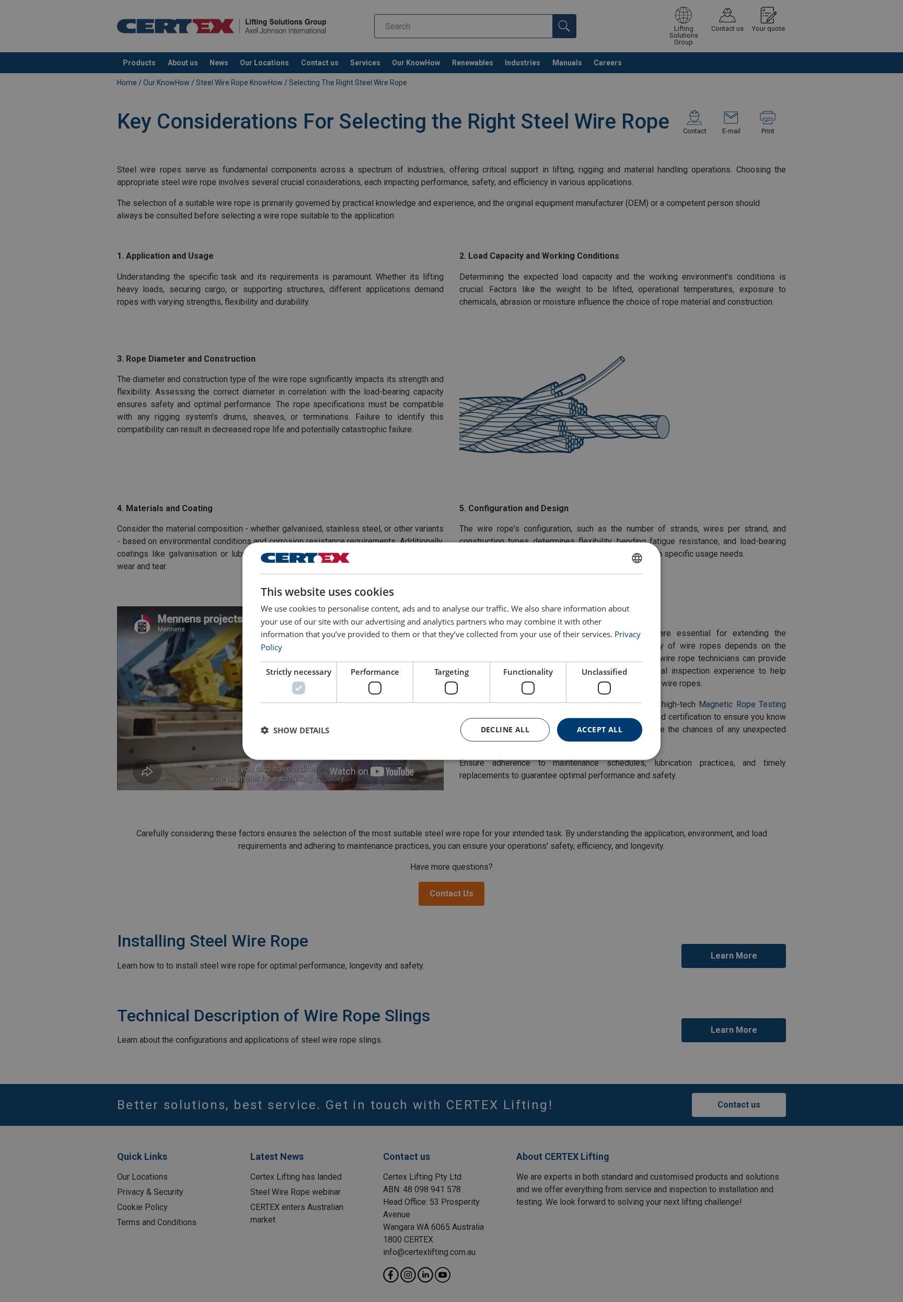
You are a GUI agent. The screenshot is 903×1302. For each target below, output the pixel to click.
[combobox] (637, 557)
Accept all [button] (599, 729)
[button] (295, 729)
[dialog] (451, 651)
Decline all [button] (505, 729)
